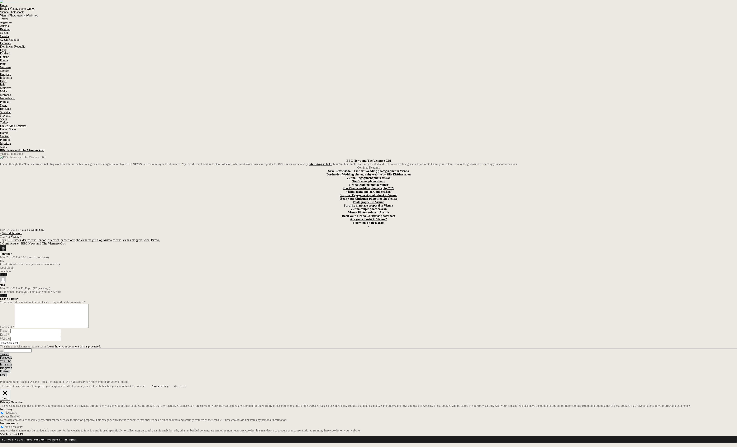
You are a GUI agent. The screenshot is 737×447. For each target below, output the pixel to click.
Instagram (6, 364)
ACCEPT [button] (180, 386)
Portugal (5, 101)
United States (8, 129)
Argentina (6, 22)
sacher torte (68, 240)
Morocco (5, 94)
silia (24, 229)
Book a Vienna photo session (17, 8)
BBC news (14, 240)
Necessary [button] (6, 409)
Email (4, 334)
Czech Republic (9, 39)
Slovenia (5, 115)
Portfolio (5, 139)
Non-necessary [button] (9, 423)
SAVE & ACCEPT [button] (12, 433)
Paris (3, 63)
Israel (3, 81)
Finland (4, 56)
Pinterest (5, 371)
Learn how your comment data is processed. (74, 346)
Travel (4, 19)
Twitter (4, 354)
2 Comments (36, 229)
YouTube (5, 361)
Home (3, 5)
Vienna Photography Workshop (19, 15)
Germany (5, 67)
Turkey (4, 122)
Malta (3, 91)
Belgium (5, 29)
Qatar (3, 105)
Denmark (5, 43)
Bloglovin (6, 368)
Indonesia (6, 77)
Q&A (3, 146)
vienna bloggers (132, 240)
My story (5, 143)
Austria (4, 25)
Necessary (11, 412)
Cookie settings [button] (160, 386)
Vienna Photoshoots (12, 12)
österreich (53, 240)
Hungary (5, 74)
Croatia (4, 36)
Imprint (124, 381)
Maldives (5, 88)
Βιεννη (155, 240)
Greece (4, 70)
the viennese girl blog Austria (94, 240)
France (4, 60)
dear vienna (29, 240)
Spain (3, 119)
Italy (2, 84)
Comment (7, 327)
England (5, 53)
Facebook (6, 357)
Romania (5, 108)
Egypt (3, 50)
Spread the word (12, 233)
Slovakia (5, 112)
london (42, 240)
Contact (4, 136)
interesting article (320, 164)
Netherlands (7, 98)
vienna (117, 240)
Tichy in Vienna (9, 236)
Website (5, 338)
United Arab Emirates (13, 126)
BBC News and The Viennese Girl (22, 150)
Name (5, 330)
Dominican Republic (12, 46)
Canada (4, 32)
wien (147, 240)
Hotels (4, 132)
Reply (3, 274)
